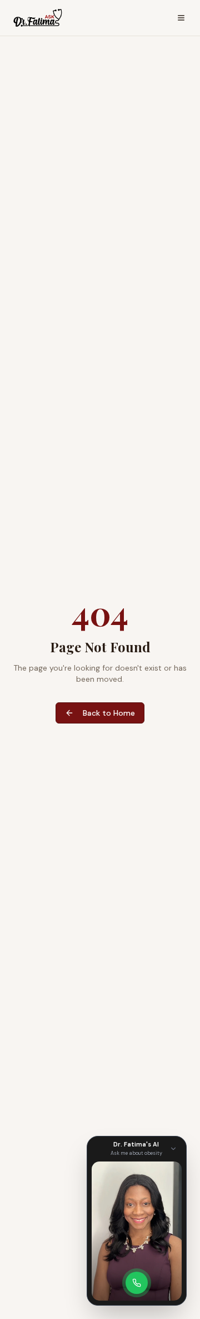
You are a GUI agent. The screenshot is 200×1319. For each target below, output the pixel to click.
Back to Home (109, 713)
